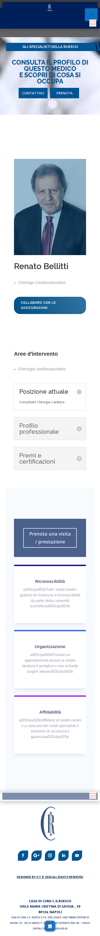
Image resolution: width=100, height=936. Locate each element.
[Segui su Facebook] (23, 856)
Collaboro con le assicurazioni (38, 305)
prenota (65, 93)
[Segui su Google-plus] (36, 856)
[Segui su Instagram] (50, 856)
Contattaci (33, 93)
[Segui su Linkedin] (63, 856)
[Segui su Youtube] (77, 856)
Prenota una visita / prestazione (50, 538)
